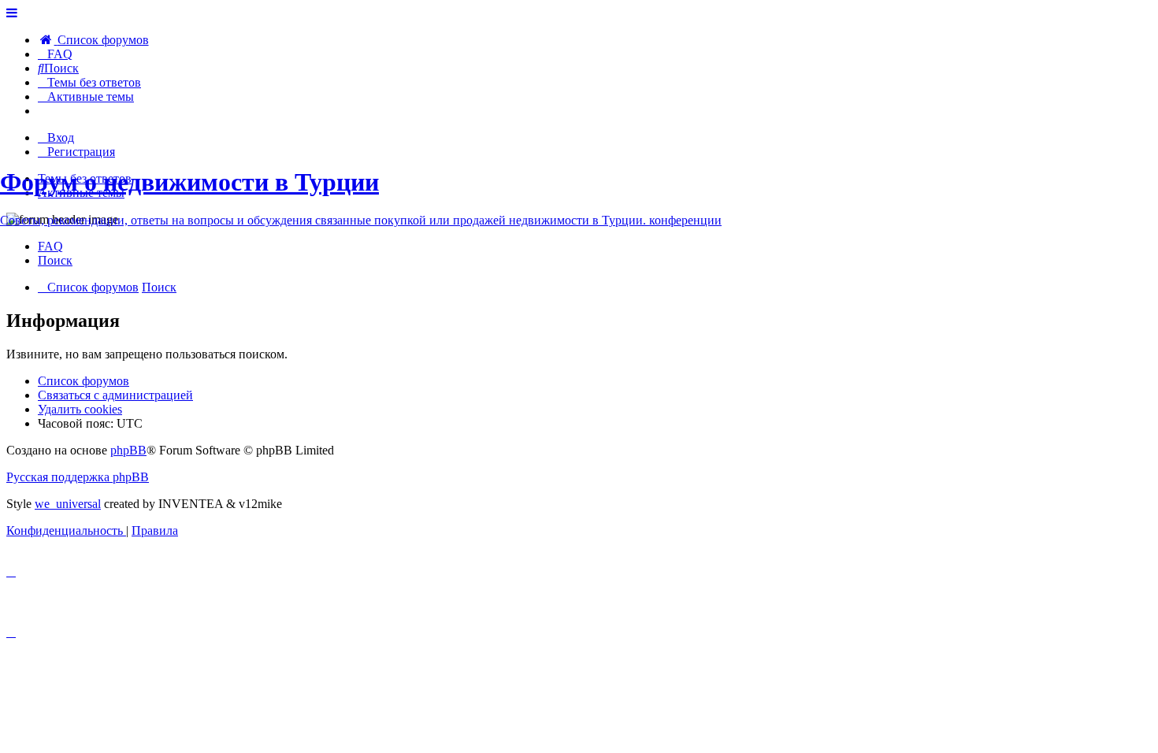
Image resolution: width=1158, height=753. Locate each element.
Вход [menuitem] (60, 137)
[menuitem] (93, 39)
